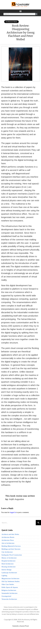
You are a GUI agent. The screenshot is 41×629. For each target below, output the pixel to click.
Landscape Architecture (9, 572)
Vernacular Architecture (9, 599)
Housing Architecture (9, 567)
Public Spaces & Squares (10, 587)
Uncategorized (6, 596)
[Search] (36, 14)
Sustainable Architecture (9, 593)
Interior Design (6, 569)
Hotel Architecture (8, 564)
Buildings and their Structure (11, 549)
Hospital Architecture (8, 561)
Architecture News (8, 540)
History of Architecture (9, 558)
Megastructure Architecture (10, 578)
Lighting (4, 575)
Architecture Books (11, 22)
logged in (13, 512)
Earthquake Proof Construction (12, 555)
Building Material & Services (11, 546)
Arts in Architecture (8, 543)
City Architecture (7, 552)
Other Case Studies (8, 584)
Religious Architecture (9, 590)
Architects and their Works (10, 534)
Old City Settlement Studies (11, 581)
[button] (20, 11)
